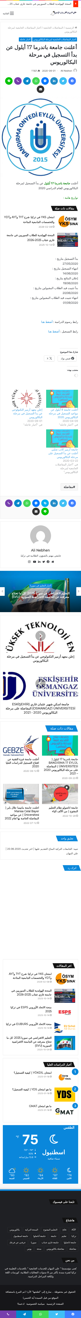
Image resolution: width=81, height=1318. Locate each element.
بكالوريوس (15, 1229)
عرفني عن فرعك (17, 1242)
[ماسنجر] (45, 81)
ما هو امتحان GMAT (40, 1106)
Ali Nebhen (66, 70)
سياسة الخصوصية (35, 1303)
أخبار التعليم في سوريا (40, 585)
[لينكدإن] (54, 81)
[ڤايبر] (18, 81)
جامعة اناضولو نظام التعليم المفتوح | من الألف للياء (63, 809)
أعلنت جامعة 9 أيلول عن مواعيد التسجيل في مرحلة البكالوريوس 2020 (63, 413)
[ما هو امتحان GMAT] (64, 1111)
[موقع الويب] (52, 562)
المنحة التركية (31, 1229)
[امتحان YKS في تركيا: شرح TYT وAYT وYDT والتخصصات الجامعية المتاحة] (67, 222)
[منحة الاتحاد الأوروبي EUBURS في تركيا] (64, 1027)
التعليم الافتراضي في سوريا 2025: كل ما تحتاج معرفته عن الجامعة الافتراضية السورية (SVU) (29, 1041)
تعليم (64, 1236)
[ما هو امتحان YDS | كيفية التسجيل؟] (64, 1095)
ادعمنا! (20, 1303)
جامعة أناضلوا (39, 1236)
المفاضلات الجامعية (53, 27)
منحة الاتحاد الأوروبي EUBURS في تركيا (29, 1024)
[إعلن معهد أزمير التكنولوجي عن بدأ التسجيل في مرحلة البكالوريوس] (26, 399)
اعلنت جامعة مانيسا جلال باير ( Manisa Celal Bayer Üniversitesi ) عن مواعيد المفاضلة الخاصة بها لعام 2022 (22, 813)
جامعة (53, 1236)
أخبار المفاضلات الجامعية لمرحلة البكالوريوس (54, 39)
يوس (29, 1248)
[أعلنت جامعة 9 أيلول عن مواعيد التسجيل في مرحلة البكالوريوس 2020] (62, 399)
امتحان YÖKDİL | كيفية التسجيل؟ (33, 1072)
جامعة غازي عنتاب (50, 1242)
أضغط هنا (47, 322)
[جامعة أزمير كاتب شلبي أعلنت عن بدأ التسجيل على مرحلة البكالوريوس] (62, 438)
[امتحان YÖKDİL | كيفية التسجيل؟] (64, 1078)
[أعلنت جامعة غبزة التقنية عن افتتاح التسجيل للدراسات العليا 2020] (21, 745)
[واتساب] (36, 81)
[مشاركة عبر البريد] (40, 89)
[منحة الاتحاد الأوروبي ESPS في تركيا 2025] (64, 1012)
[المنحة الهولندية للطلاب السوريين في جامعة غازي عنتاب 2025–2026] (67, 240)
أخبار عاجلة (25, 39)
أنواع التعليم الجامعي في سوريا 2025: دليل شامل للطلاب (40, 595)
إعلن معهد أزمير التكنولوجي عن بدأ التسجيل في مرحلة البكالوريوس (27, 413)
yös (64, 1229)
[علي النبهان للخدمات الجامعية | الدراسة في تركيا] (63, 13)
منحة (39, 1248)
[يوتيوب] (33, 562)
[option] (40, 591)
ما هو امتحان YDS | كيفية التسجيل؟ (32, 1089)
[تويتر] (63, 81)
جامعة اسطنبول (20, 1236)
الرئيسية (70, 27)
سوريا (33, 1242)
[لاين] (9, 81)
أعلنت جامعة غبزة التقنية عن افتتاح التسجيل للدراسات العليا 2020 (22, 763)
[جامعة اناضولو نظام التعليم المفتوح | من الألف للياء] (60, 794)
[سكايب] (45, 503)
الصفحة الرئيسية (55, 1303)
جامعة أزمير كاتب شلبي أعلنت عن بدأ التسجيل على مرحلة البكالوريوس (63, 453)
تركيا (74, 1236)
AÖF (74, 1229)
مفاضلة (68, 487)
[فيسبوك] (72, 81)
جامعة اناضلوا (70, 1242)
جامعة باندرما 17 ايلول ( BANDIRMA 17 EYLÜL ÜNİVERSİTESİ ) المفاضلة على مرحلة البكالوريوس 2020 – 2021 (61, 766)
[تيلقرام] (27, 81)
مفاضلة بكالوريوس (55, 1248)
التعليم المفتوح (50, 1229)
